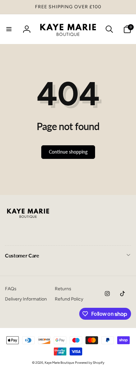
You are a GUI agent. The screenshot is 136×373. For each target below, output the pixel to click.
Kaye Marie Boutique (59, 362)
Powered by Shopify (89, 362)
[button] (9, 29)
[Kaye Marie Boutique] (28, 219)
